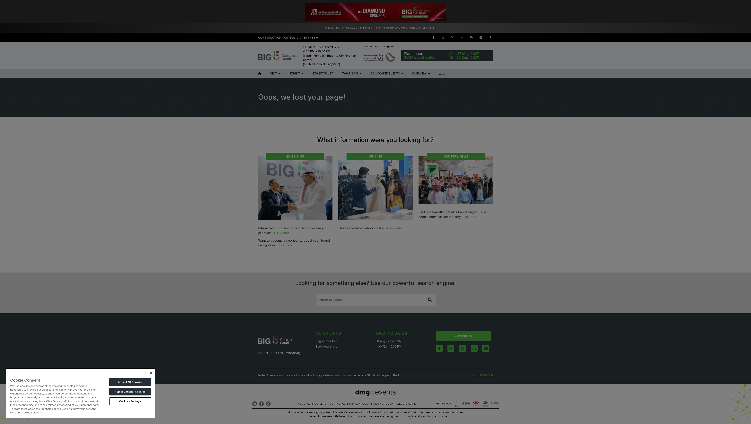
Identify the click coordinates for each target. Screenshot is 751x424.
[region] (80, 393)
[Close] (151, 373)
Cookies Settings (130, 401)
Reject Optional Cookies (130, 391)
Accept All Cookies (130, 382)
